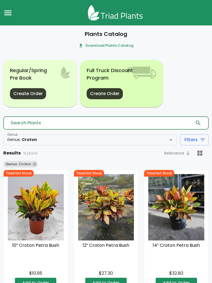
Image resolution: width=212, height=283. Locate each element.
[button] (177, 153)
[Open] (171, 140)
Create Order (28, 93)
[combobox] (82, 140)
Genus (12, 134)
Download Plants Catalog (109, 45)
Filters (191, 140)
